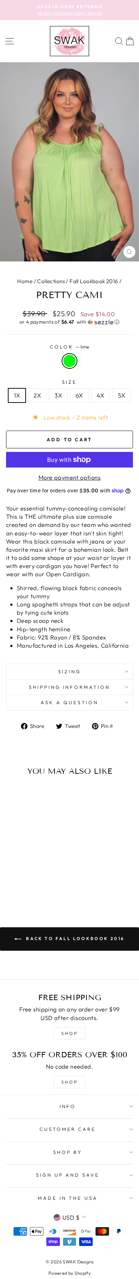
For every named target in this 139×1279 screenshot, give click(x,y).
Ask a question (69, 702)
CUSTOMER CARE (68, 1129)
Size (69, 382)
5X (121, 395)
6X (79, 395)
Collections (51, 281)
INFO (68, 1106)
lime (69, 361)
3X (58, 395)
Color (69, 347)
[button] (69, 322)
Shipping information (69, 687)
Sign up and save (68, 1175)
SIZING (69, 671)
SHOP (69, 1033)
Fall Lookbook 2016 (94, 281)
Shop (69, 1082)
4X (100, 395)
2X (37, 395)
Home (24, 281)
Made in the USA (68, 1198)
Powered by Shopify (69, 1273)
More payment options (69, 477)
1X (17, 395)
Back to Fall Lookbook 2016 (74, 938)
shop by (68, 1152)
